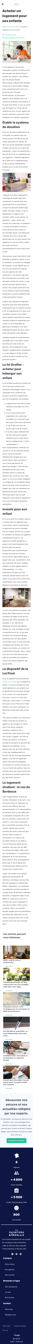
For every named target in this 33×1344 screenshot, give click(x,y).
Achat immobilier (14, 26)
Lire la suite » (9, 966)
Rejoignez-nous (10, 1315)
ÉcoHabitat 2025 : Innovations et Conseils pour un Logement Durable (15, 1058)
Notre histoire (10, 1264)
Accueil (4, 26)
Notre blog (9, 1309)
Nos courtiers (10, 1275)
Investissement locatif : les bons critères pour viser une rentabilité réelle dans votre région (16, 984)
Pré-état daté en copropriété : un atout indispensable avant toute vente (15, 1033)
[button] (3, 4)
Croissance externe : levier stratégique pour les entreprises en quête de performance (16, 1009)
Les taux (8, 1292)
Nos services (9, 1297)
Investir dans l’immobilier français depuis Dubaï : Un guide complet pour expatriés (16, 1082)
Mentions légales (6, 1326)
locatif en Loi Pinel (9, 682)
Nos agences (9, 1269)
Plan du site (5, 1330)
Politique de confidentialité (20, 1326)
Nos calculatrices (11, 1287)
